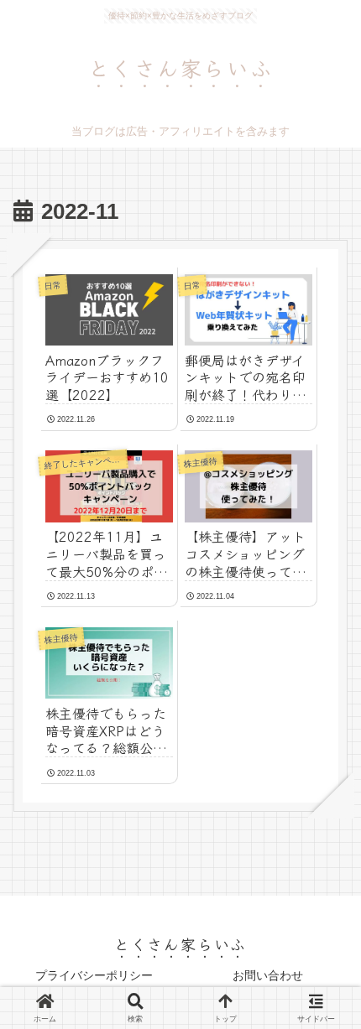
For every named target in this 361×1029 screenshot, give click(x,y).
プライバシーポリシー (94, 975)
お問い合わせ (268, 975)
